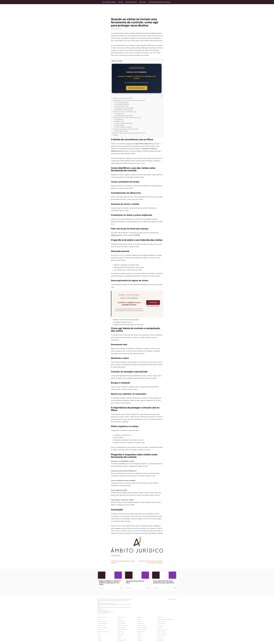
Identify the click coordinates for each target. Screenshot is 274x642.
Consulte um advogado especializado (124, 123)
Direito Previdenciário (122, 629)
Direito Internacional (141, 627)
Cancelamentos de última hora (122, 104)
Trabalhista (139, 640)
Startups (99, 640)
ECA (99, 633)
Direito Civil (139, 621)
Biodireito (139, 617)
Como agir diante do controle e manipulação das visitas (127, 117)
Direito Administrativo (102, 621)
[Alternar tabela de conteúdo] (160, 96)
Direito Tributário (141, 631)
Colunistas (120, 619)
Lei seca (99, 636)
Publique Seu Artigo (131, 2)
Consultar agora (153, 302)
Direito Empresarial (102, 627)
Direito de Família (116, 555)
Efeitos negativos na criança (122, 131)
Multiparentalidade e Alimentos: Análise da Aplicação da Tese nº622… (110, 582)
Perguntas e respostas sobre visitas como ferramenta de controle (129, 133)
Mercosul (139, 636)
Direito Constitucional (102, 623)
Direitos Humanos (161, 631)
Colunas (99, 619)
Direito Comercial (161, 621)
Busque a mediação (120, 125)
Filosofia (139, 633)
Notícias (120, 2)
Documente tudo (119, 119)
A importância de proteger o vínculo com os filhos (125, 129)
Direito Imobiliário (121, 627)
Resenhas (139, 638)
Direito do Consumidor (122, 625)
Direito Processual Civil (162, 629)
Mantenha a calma (120, 121)
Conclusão (115, 135)
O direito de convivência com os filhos (122, 98)
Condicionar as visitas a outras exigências (125, 107)
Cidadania (159, 617)
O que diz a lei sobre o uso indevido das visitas (125, 111)
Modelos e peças (161, 636)
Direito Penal (100, 629)
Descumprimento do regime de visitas (124, 115)
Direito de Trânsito (161, 623)
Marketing (120, 636)
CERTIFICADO (142, 2)
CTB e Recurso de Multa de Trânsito (165, 619)
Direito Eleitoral (160, 625)
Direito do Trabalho (141, 625)
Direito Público (121, 631)
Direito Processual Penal (103, 631)
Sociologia (159, 638)
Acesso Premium (121, 617)
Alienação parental (120, 113)
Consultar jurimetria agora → (136, 88)
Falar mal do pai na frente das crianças (124, 109)
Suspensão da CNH (122, 640)
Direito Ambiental (121, 621)
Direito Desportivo (102, 625)
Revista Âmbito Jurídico (109, 2)
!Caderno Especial (102, 617)
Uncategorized (160, 640)
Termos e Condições (172, 599)
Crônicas (139, 619)
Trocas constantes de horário (122, 102)
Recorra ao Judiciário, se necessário (124, 127)
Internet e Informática (161, 633)
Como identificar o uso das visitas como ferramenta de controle (129, 100)
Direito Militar (160, 627)
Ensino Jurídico (121, 633)
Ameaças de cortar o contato (122, 106)
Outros (119, 638)
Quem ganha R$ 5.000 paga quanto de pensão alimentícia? (163, 582)
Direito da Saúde (121, 623)
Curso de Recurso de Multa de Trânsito (159, 2)
